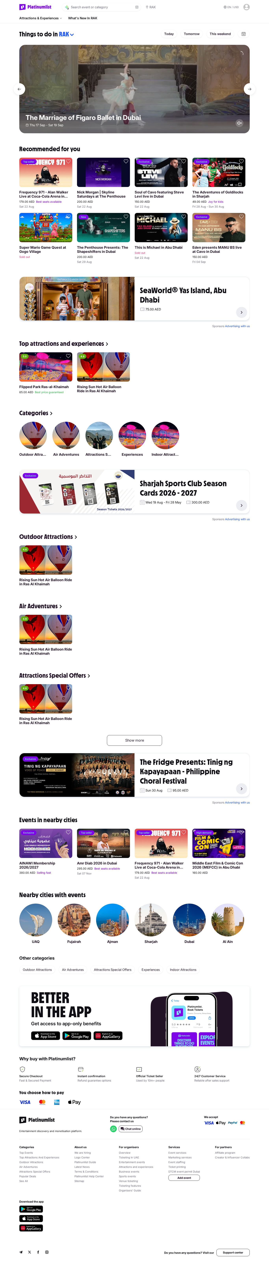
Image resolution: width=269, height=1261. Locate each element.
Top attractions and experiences (61, 343)
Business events (129, 1171)
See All (23, 1181)
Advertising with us (237, 326)
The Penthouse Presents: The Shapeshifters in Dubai (102, 249)
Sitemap (79, 1181)
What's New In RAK (82, 18)
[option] (134, 89)
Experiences (132, 454)
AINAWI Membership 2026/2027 (37, 865)
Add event (184, 1177)
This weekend (220, 34)
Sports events (127, 1176)
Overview (125, 1152)
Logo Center (82, 1157)
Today (169, 34)
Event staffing (176, 1162)
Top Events (26, 1152)
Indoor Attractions (165, 454)
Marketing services (180, 1157)
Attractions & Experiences (39, 18)
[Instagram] (46, 1253)
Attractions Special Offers (99, 454)
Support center (233, 1252)
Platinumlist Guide (85, 1162)
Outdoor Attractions (33, 454)
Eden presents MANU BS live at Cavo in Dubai (217, 249)
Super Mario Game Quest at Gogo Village (42, 249)
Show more (134, 740)
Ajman (112, 942)
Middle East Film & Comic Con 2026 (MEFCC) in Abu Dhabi (217, 865)
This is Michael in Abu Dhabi (159, 247)
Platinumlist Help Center (89, 1176)
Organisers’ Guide (130, 1190)
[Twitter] (29, 1253)
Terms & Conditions (86, 1171)
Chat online (133, 1128)
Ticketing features (130, 1185)
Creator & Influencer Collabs (232, 1157)
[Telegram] (20, 1253)
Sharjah (151, 942)
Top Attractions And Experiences (39, 1157)
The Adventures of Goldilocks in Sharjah (217, 194)
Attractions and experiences (136, 1166)
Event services (177, 1152)
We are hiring (82, 1152)
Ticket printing (177, 1166)
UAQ (36, 942)
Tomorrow (191, 34)
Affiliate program (225, 1152)
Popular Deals (27, 1176)
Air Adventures (66, 454)
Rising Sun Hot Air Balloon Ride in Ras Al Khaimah (99, 389)
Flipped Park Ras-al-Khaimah (44, 387)
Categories (33, 413)
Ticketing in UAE (129, 1157)
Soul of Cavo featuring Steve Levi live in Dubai (159, 194)
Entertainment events (132, 1162)
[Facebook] (38, 1253)
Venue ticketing (128, 1181)
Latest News (82, 1166)
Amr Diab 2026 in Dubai (97, 863)
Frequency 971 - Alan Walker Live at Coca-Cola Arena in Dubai (43, 194)
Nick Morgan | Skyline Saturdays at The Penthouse (101, 194)
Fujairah (74, 942)
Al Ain (228, 942)
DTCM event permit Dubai (184, 1171)
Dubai (189, 942)
